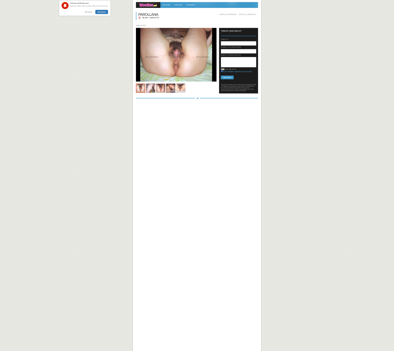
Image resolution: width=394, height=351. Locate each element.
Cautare (166, 5)
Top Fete (178, 5)
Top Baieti (190, 5)
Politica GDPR (247, 72)
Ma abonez (102, 12)
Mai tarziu (88, 12)
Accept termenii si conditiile (232, 72)
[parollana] (140, 88)
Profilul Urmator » (247, 14)
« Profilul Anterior (227, 14)
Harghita (154, 18)
